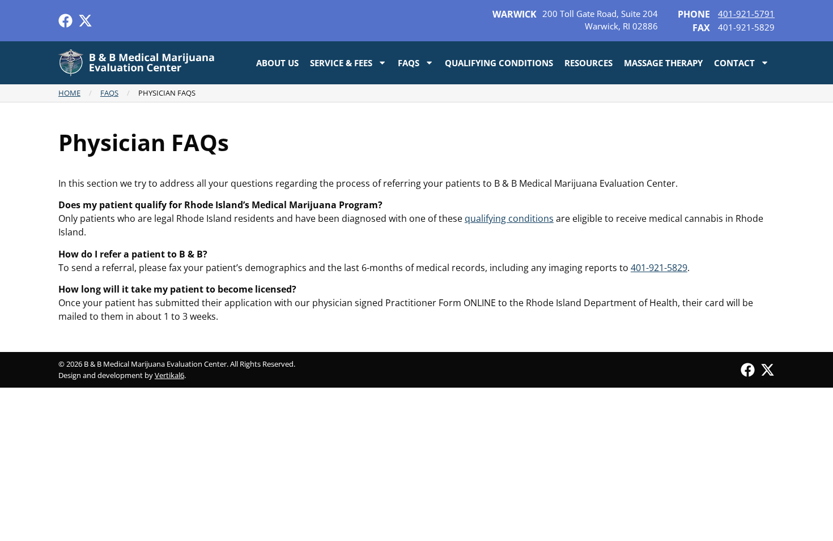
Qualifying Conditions (499, 62)
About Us (277, 62)
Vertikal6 (169, 375)
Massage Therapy (663, 62)
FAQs (408, 62)
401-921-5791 (746, 13)
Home (69, 93)
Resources (588, 62)
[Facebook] (65, 21)
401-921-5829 (659, 267)
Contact (734, 62)
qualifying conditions (509, 218)
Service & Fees (341, 62)
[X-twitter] (85, 21)
